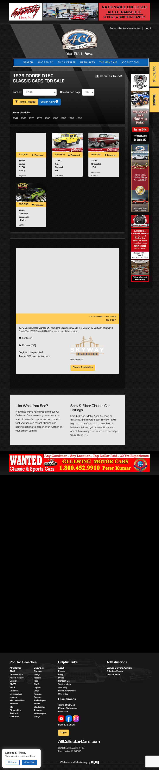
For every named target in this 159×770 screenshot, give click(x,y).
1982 (55, 118)
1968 (23, 118)
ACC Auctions (130, 62)
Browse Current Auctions (119, 668)
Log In (148, 28)
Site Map (62, 688)
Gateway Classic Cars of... (95, 176)
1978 (31, 118)
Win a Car (63, 694)
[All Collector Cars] (79, 39)
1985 (63, 118)
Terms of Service (66, 705)
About (61, 668)
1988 (71, 118)
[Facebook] (69, 718)
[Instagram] (76, 718)
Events (61, 671)
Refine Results (26, 102)
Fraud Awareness (67, 691)
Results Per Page (70, 92)
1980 (47, 118)
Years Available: (22, 113)
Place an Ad (45, 62)
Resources (87, 62)
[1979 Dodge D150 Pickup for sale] (31, 142)
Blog (60, 675)
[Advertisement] (79, 508)
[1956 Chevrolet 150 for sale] (103, 142)
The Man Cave (108, 62)
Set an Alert (48, 102)
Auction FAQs (113, 675)
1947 (15, 118)
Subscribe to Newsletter (125, 28)
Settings (12, 762)
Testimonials (64, 684)
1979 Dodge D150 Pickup (102, 317)
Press (61, 678)
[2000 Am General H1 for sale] (67, 142)
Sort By (17, 92)
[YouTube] (61, 718)
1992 (79, 118)
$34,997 (111, 320)
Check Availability (83, 367)
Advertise (63, 712)
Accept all (29, 762)
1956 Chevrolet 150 (96, 164)
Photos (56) (28, 345)
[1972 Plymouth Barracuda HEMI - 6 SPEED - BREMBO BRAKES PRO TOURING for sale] (31, 192)
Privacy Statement (67, 708)
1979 (39, 118)
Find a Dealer (67, 62)
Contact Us (64, 681)
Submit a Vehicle (115, 671)
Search (28, 62)
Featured (26, 338)
